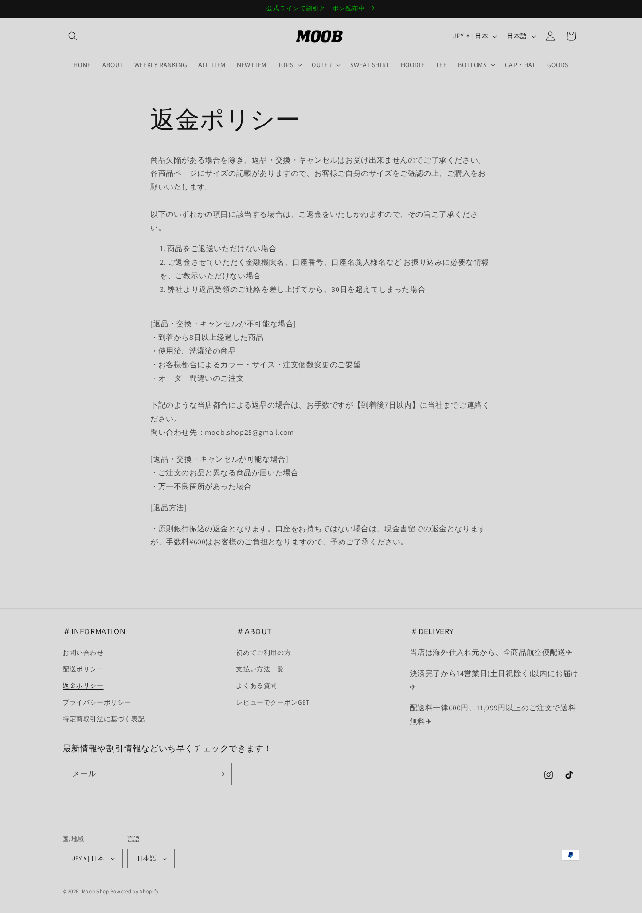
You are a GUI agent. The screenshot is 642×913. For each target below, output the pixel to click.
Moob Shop (95, 891)
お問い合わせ (83, 652)
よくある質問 (256, 685)
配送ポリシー (83, 669)
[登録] (221, 774)
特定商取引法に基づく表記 (104, 719)
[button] (73, 36)
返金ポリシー (83, 685)
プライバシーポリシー (97, 702)
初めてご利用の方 (263, 652)
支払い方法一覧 (260, 669)
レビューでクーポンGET (272, 702)
